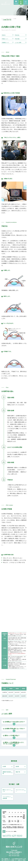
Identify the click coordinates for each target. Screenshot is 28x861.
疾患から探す (8, 18)
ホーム (2, 18)
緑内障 (17, 766)
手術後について (5, 38)
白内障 (14, 18)
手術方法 (3, 35)
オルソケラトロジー (20, 790)
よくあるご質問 (18, 42)
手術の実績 (17, 38)
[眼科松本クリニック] (5, 3)
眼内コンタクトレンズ (7, 790)
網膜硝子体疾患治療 (7, 772)
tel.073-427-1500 (12, 835)
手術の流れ (17, 35)
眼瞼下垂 (18, 771)
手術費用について (5, 42)
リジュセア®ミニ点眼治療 (7, 797)
